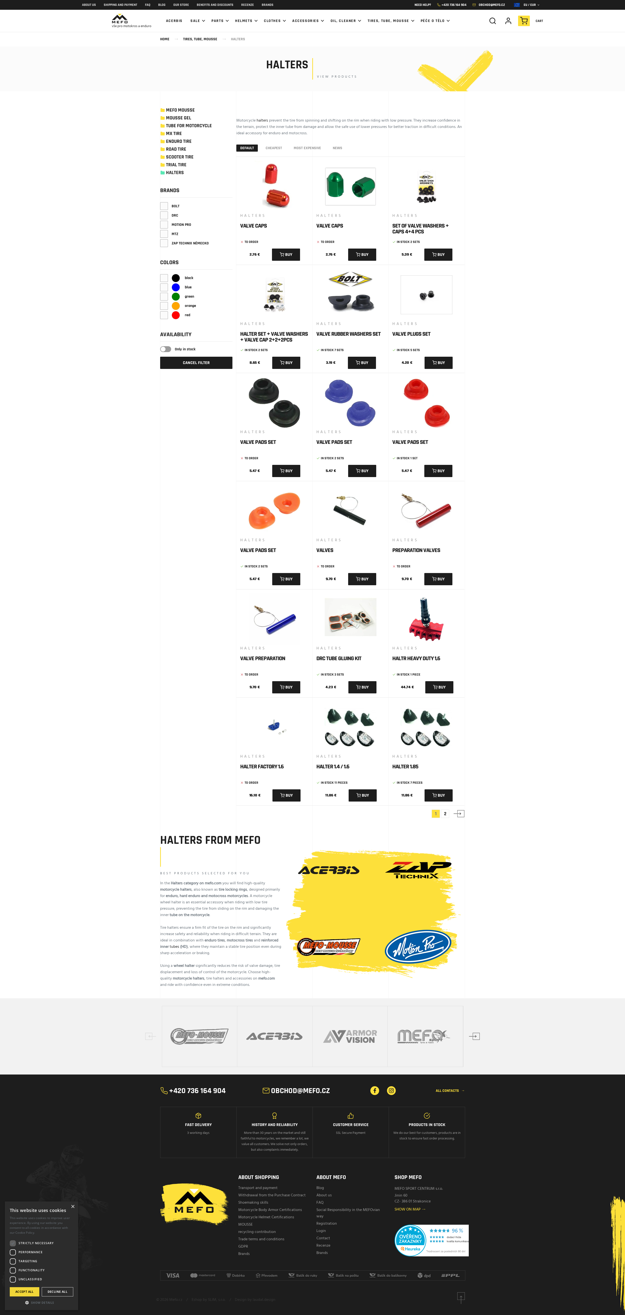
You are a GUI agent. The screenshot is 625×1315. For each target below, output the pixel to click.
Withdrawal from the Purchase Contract (272, 1195)
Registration (326, 1224)
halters (262, 120)
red (187, 315)
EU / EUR (531, 5)
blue (188, 287)
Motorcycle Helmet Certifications (266, 1217)
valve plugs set (411, 334)
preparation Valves (416, 550)
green (189, 296)
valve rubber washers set (348, 334)
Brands (267, 5)
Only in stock (185, 349)
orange (190, 305)
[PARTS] (219, 20)
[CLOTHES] (274, 20)
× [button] (72, 1207)
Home (164, 39)
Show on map (410, 1209)
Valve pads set (258, 442)
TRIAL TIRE (176, 165)
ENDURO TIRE (179, 141)
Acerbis (174, 20)
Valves (324, 550)
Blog (162, 5)
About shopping (258, 1177)
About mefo (331, 1177)
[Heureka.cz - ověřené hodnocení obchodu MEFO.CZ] (436, 1243)
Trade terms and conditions (261, 1239)
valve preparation (262, 658)
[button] (41, 1302)
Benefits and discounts (215, 5)
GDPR (243, 1246)
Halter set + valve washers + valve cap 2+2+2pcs (274, 337)
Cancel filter (196, 362)
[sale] (197, 20)
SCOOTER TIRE (180, 157)
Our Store (181, 5)
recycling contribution (257, 1232)
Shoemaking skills (253, 1203)
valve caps (253, 226)
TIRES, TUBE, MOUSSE (200, 39)
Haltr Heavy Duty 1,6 (416, 658)
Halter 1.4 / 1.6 (332, 766)
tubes (174, 947)
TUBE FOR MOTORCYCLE (189, 126)
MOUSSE (245, 1224)
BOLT (175, 206)
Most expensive (307, 148)
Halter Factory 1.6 (262, 766)
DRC (175, 215)
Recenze (247, 5)
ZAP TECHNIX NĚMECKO (190, 243)
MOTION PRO (181, 224)
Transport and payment (258, 1188)
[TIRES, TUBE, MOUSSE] (390, 20)
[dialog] (41, 1255)
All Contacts (450, 1090)
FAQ (147, 5)
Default (247, 148)
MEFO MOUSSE (180, 110)
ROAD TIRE (176, 149)
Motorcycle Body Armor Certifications (270, 1210)
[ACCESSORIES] (307, 20)
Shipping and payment (120, 5)
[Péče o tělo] (434, 20)
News (337, 148)
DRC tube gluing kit (338, 658)
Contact (323, 1238)
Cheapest (274, 148)
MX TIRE (174, 133)
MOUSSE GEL (178, 118)
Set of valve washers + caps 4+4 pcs (420, 228)
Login (321, 1231)
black (188, 278)
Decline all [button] (57, 1292)
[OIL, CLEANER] (345, 20)
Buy (286, 254)
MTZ (175, 234)
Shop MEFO (408, 1177)
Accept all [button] (24, 1292)
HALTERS (238, 39)
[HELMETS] (245, 20)
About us (89, 5)
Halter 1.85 (405, 766)
